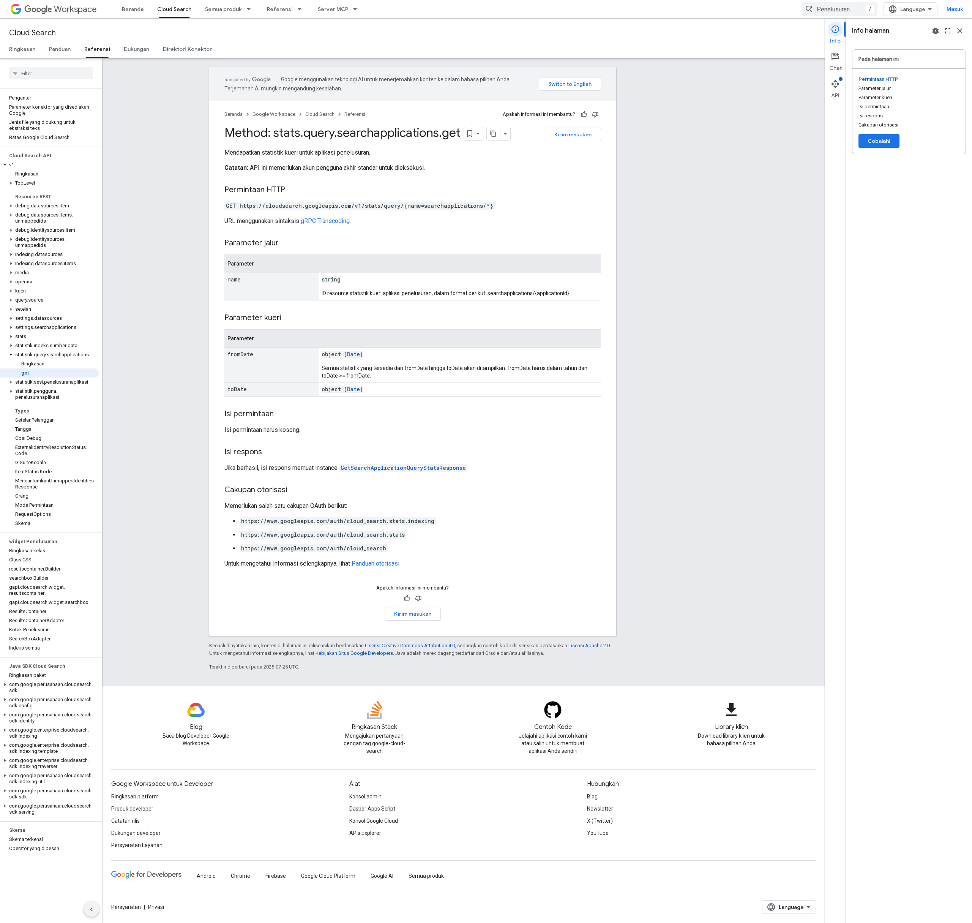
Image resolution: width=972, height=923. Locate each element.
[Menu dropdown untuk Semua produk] (251, 9)
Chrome (240, 876)
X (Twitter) (600, 821)
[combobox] (839, 9)
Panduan (60, 49)
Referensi (280, 9)
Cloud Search (174, 9)
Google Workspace (273, 114)
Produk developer (132, 809)
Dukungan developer (136, 833)
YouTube (598, 833)
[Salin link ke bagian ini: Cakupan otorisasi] (294, 490)
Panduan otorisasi (375, 563)
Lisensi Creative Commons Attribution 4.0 (410, 645)
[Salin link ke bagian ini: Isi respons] (269, 452)
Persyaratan (126, 907)
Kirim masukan (573, 134)
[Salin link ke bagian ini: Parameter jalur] (286, 243)
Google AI (382, 876)
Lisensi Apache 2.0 (589, 645)
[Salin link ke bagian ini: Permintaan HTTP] (292, 190)
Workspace (75, 9)
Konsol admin (365, 796)
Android (206, 876)
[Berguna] (584, 114)
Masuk (955, 9)
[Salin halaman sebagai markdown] (493, 133)
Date (353, 354)
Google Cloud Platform (328, 876)
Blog (592, 796)
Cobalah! (879, 141)
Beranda (133, 9)
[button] (49, 164)
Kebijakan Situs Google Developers (354, 653)
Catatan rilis (125, 821)
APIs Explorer (365, 833)
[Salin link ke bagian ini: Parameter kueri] (289, 318)
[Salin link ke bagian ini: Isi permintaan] (281, 414)
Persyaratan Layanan (137, 845)
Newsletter (600, 809)
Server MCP (333, 9)
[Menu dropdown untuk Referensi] (302, 9)
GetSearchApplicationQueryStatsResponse (403, 467)
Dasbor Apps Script (372, 809)
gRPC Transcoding (325, 220)
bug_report (935, 30)
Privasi (156, 907)
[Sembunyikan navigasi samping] (91, 909)
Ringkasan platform (135, 796)
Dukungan (136, 49)
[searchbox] (51, 73)
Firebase (275, 876)
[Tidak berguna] (595, 114)
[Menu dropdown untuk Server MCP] (357, 9)
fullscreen (947, 30)
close (959, 30)
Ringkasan (22, 49)
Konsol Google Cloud (373, 821)
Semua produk (223, 9)
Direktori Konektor (187, 49)
